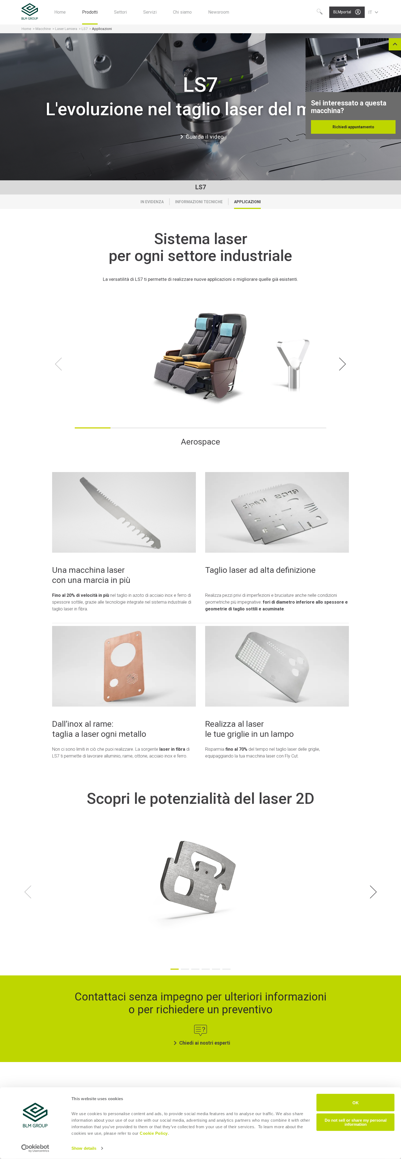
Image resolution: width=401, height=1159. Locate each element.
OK (355, 1102)
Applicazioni (247, 202)
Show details (83, 1148)
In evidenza (152, 202)
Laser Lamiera (66, 29)
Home (26, 29)
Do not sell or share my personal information (356, 1122)
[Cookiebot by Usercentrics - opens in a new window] (35, 1148)
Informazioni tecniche (199, 202)
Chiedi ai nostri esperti (204, 1043)
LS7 (85, 29)
